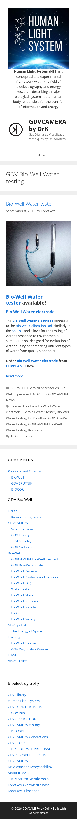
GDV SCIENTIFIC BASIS (25, 706)
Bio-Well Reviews (24, 571)
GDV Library (20, 535)
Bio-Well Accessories (43, 388)
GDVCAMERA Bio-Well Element (34, 559)
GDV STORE (16, 742)
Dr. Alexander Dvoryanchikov (30, 766)
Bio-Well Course (23, 643)
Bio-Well (17, 477)
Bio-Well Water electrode (30, 311)
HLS (53, 71)
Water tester (21, 589)
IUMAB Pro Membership (30, 778)
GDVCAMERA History (24, 725)
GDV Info (40, 394)
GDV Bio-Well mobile (27, 565)
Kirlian (12, 511)
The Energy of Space (26, 631)
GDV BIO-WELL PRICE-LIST (28, 754)
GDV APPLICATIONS (23, 718)
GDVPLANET (16, 366)
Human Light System (31, 71)
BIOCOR (17, 489)
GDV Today (23, 541)
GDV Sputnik (17, 625)
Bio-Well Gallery (23, 619)
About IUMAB (18, 773)
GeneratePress (38, 813)
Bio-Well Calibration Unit (34, 325)
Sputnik (17, 330)
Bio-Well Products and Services (34, 577)
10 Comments (21, 436)
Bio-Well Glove (22, 595)
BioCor (16, 613)
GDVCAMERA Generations (28, 737)
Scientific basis (22, 529)
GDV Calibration (23, 547)
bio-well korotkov (23, 406)
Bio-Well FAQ (21, 583)
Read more (14, 376)
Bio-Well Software (24, 601)
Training (14, 637)
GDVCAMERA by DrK (47, 125)
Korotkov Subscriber (23, 790)
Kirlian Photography (26, 517)
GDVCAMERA (18, 523)
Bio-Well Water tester (29, 203)
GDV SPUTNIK (21, 483)
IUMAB (13, 655)
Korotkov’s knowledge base (29, 785)
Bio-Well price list (24, 607)
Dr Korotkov (37, 418)
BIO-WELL (18, 388)
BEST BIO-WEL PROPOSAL (31, 749)
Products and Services (24, 471)
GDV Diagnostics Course (29, 649)
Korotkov (35, 430)
